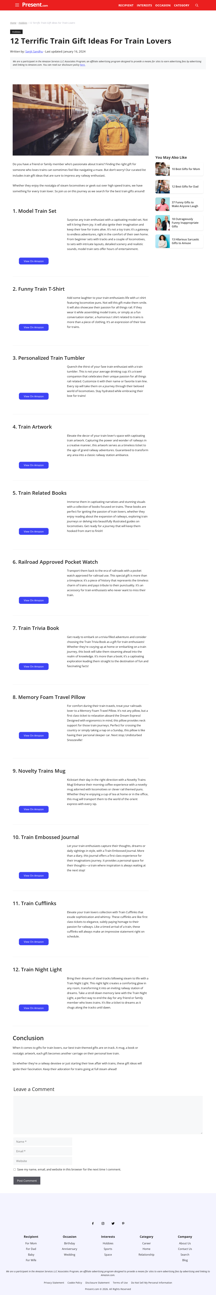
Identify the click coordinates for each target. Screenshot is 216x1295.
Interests (144, 5)
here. (82, 64)
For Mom (31, 1243)
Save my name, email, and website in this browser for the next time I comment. (69, 1169)
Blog (185, 1260)
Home (13, 22)
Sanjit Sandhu (34, 51)
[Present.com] (35, 4)
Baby (31, 1254)
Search (185, 1254)
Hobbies (23, 22)
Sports (108, 1249)
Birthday (69, 1243)
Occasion (163, 5)
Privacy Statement (54, 1282)
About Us (185, 1243)
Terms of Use (120, 1282)
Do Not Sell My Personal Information (151, 1282)
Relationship (146, 1254)
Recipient (125, 5)
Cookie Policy (75, 1282)
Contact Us (185, 1249)
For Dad (31, 1249)
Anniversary (69, 1249)
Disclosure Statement (97, 1282)
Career (146, 1243)
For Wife (31, 1260)
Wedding (69, 1254)
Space (108, 1254)
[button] (18, 5)
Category (181, 5)
